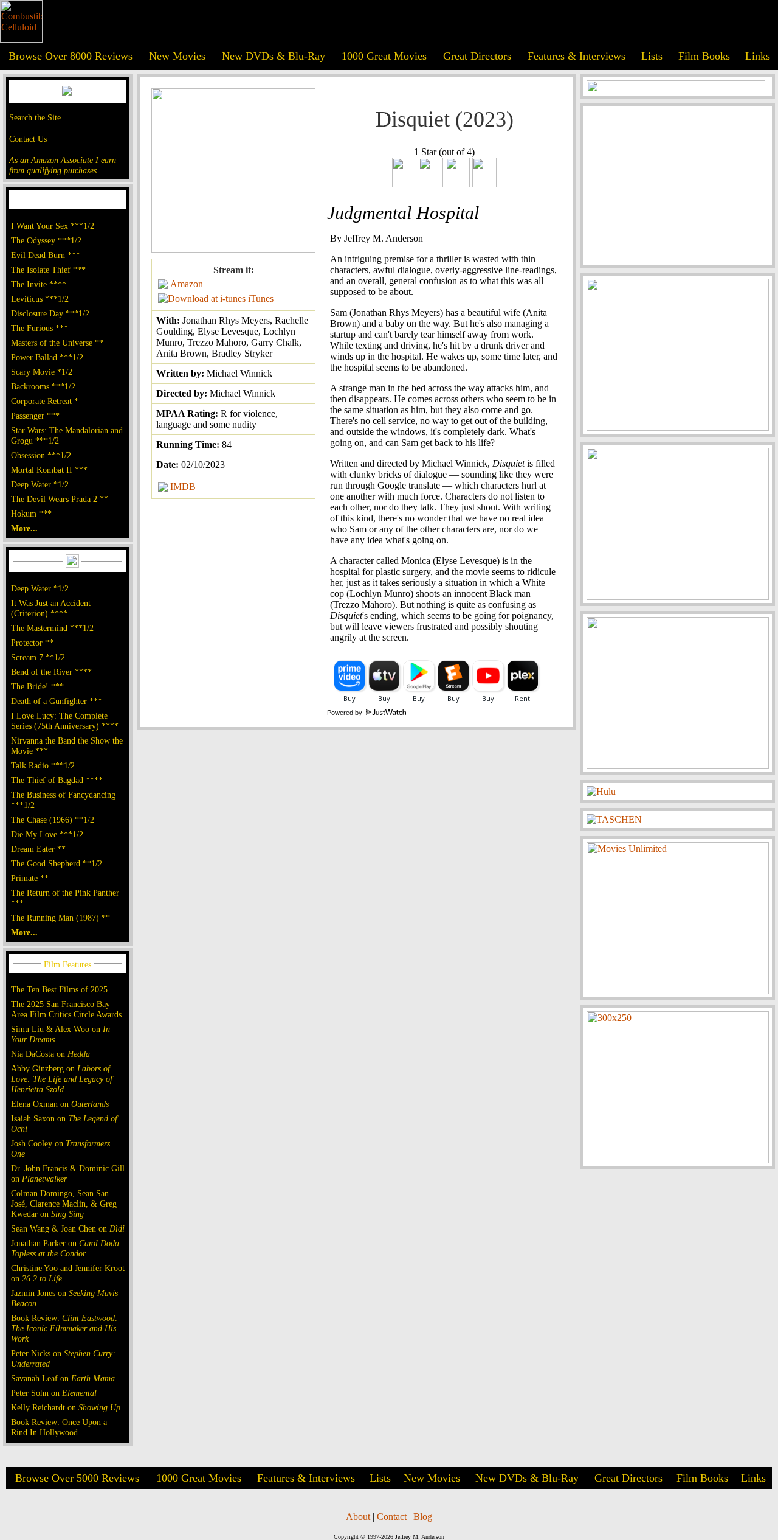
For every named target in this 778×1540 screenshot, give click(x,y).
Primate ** (30, 878)
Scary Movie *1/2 (41, 372)
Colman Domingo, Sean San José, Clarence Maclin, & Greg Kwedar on (64, 1203)
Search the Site (35, 117)
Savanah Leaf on (63, 1378)
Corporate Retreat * (44, 401)
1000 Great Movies (384, 56)
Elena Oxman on (60, 1104)
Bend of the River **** (51, 672)
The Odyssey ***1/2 (46, 240)
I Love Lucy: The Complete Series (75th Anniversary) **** (65, 721)
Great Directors (477, 56)
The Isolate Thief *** (48, 269)
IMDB (183, 486)
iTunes (261, 298)
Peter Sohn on (54, 1393)
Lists (652, 56)
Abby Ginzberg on (61, 1079)
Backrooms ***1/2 (43, 386)
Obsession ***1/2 (41, 455)
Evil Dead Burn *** (45, 255)
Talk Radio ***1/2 (43, 765)
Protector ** (32, 642)
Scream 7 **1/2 (38, 657)
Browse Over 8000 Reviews (71, 56)
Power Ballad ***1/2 (47, 357)
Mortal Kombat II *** (49, 470)
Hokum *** (31, 513)
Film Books (704, 56)
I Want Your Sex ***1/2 (52, 226)
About (358, 1516)
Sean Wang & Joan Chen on (68, 1228)
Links (757, 56)
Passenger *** (35, 415)
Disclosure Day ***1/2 (50, 313)
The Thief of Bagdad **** (57, 780)
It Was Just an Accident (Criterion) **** (51, 608)
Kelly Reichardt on (65, 1407)
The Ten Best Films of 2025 (59, 989)
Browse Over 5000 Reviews (77, 1478)
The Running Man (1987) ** (60, 917)
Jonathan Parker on (65, 1248)
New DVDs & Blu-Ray (273, 56)
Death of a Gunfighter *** (56, 701)
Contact (392, 1516)
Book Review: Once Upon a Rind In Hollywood (59, 1427)
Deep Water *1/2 (40, 484)
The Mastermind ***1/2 (52, 628)
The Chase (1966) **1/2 (52, 819)
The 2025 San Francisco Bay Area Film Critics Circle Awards (66, 1009)
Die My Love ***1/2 (47, 834)
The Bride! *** (37, 686)
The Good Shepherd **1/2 (56, 863)
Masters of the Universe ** (57, 342)
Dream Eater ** (38, 849)
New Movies (177, 56)
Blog (422, 1516)
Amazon (186, 284)
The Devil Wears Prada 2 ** (59, 499)
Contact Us (28, 139)
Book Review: (64, 1328)
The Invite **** (38, 284)
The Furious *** (39, 328)
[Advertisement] (678, 186)
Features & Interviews (576, 56)
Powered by (345, 712)
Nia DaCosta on (50, 1054)
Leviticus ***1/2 (40, 299)
